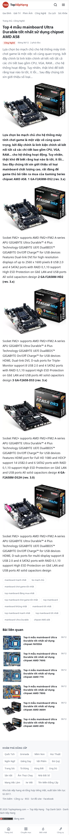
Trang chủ (7, 20)
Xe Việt (29, 782)
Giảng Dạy (26, 761)
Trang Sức (10, 768)
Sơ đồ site (36, 798)
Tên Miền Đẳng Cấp (48, 782)
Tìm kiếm (7, 798)
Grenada (24, 754)
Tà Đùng (24, 768)
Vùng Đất (39, 768)
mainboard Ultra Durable (17, 619)
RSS (27, 798)
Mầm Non (39, 754)
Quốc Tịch (10, 754)
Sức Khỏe (62, 13)
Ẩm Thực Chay (25, 775)
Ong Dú (53, 768)
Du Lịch (52, 13)
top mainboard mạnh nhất (17, 613)
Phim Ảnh (28, 13)
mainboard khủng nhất (16, 606)
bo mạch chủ (38, 580)
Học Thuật (55, 754)
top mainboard (50, 599)
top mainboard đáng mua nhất (19, 593)
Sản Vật (8, 775)
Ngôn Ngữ (10, 761)
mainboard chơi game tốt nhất (19, 586)
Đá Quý (56, 761)
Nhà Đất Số (44, 775)
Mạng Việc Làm (12, 782)
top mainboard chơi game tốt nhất (21, 599)
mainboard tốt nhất (41, 606)
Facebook (48, 798)
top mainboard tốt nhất (47, 613)
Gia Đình (7, 13)
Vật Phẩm (42, 761)
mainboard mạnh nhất (15, 580)
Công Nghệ (40, 13)
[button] (55, 5)
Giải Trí (17, 13)
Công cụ (18, 798)
